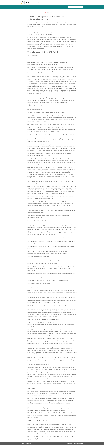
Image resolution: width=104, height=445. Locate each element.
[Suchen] (81, 7)
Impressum (69, 443)
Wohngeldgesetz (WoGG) (40, 12)
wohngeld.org (30, 12)
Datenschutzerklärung (78, 443)
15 (70, 23)
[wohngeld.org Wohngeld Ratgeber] (30, 2)
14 (67, 23)
